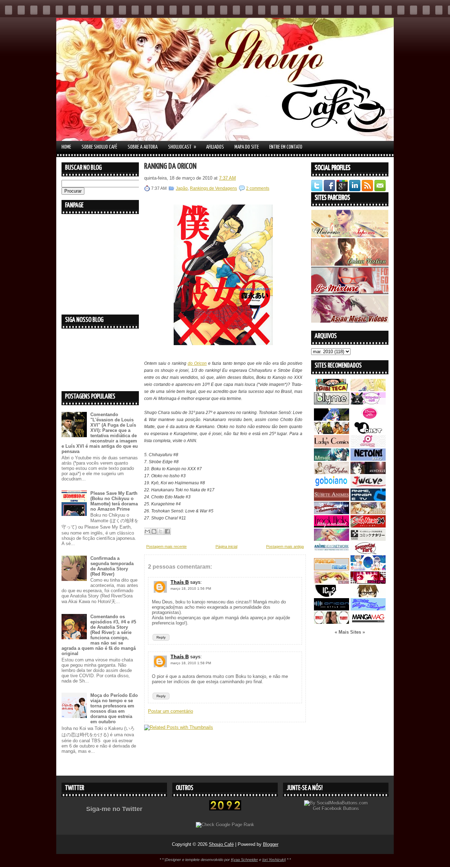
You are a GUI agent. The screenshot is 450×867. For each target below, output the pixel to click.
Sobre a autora (143, 147)
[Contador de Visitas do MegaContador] (225, 808)
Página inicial (226, 546)
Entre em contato (285, 147)
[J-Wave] (368, 486)
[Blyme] (331, 403)
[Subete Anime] (331, 499)
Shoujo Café (221, 844)
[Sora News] (368, 526)
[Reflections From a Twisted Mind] (331, 432)
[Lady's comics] (331, 445)
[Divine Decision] (368, 512)
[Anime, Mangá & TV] (368, 499)
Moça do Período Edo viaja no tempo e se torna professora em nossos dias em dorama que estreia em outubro (114, 708)
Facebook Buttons (340, 808)
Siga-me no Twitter (114, 809)
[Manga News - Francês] (331, 568)
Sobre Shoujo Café (99, 147)
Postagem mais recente (166, 546)
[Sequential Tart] (368, 552)
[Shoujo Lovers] (368, 568)
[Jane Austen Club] (331, 472)
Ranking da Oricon (170, 166)
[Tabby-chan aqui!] (368, 403)
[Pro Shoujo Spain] (368, 582)
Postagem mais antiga (285, 546)
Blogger (270, 844)
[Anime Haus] (368, 472)
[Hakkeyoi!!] (368, 595)
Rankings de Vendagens (213, 188)
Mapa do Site (246, 147)
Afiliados (215, 147)
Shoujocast (182, 147)
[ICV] (331, 595)
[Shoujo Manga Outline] (331, 582)
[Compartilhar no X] (160, 531)
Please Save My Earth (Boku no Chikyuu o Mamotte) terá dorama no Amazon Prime (114, 501)
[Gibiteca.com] (331, 389)
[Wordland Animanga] (331, 512)
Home (66, 147)
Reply (161, 637)
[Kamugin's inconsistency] (331, 539)
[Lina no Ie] (368, 389)
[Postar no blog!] (154, 531)
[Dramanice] (368, 419)
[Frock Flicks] (331, 526)
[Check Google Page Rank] (225, 824)
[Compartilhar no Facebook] (167, 531)
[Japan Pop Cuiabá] (368, 445)
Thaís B (180, 582)
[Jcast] (368, 432)
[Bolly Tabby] (331, 622)
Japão (182, 188)
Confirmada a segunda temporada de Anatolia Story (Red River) (112, 566)
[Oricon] (331, 609)
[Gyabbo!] (331, 419)
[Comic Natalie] (368, 539)
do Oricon (197, 363)
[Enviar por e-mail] (147, 531)
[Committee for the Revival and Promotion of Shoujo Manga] (368, 609)
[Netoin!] (368, 459)
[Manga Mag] (368, 622)
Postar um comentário (170, 711)
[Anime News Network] (331, 552)
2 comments (257, 188)
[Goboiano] (331, 486)
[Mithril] (331, 459)
